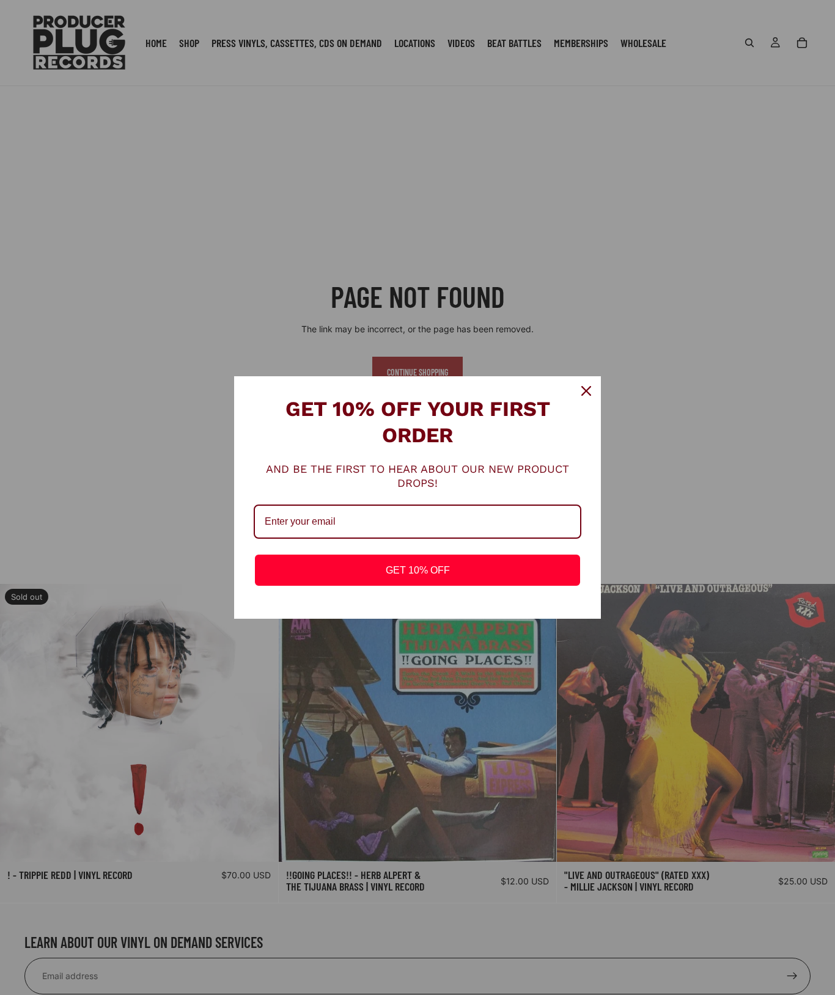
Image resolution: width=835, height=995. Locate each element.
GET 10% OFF (418, 570)
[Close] (586, 391)
